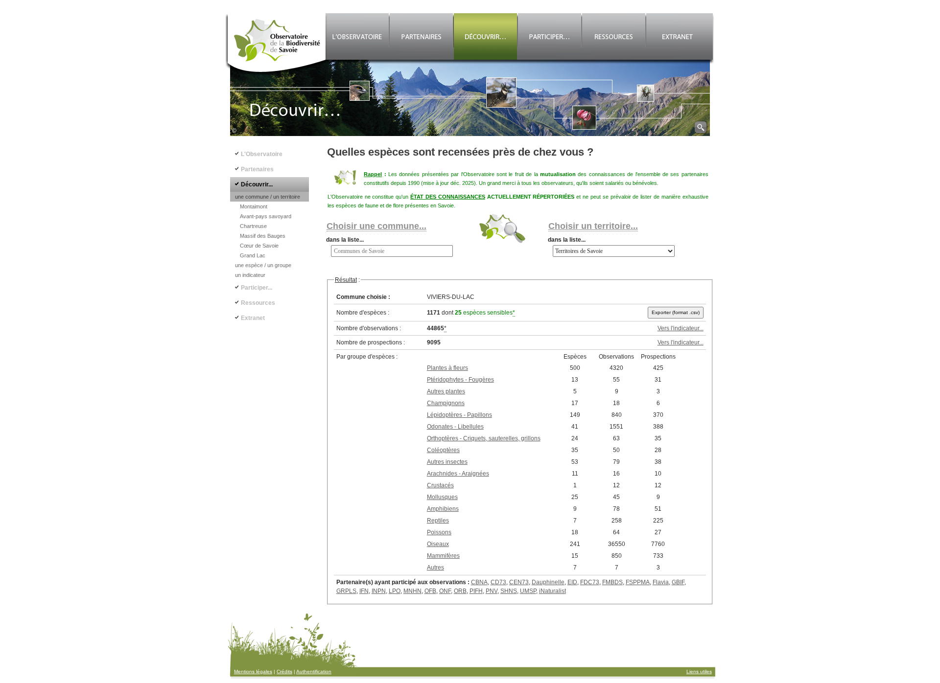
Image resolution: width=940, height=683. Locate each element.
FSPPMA (638, 582)
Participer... (256, 287)
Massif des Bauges (262, 236)
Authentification (313, 671)
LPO (394, 591)
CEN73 (519, 582)
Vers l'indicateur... (681, 328)
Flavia (661, 582)
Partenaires (257, 169)
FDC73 (589, 582)
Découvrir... (257, 184)
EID (572, 582)
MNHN (412, 591)
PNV (491, 591)
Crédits (284, 671)
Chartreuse (253, 226)
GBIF (678, 582)
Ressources (258, 302)
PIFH (476, 591)
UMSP (528, 591)
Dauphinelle (548, 582)
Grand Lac (252, 255)
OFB (430, 591)
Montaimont (253, 206)
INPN (379, 591)
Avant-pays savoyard (265, 216)
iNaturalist (552, 591)
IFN (364, 591)
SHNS (508, 591)
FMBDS (612, 582)
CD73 (498, 582)
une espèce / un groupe (263, 265)
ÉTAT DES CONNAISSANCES (447, 197)
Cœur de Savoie (259, 246)
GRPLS (346, 591)
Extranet (253, 318)
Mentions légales (253, 671)
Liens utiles (699, 671)
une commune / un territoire (267, 197)
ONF (445, 591)
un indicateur (250, 275)
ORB (460, 591)
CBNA (479, 582)
